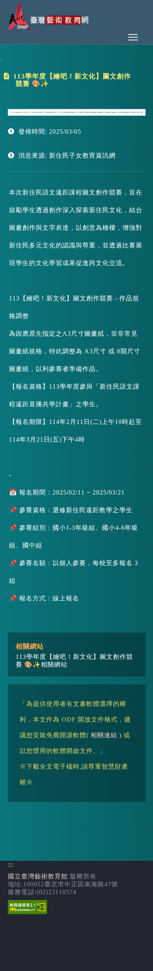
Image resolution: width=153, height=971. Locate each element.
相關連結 (104, 735)
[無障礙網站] (27, 912)
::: (2, 60)
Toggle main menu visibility (133, 36)
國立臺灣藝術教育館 (38, 876)
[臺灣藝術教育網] (49, 27)
